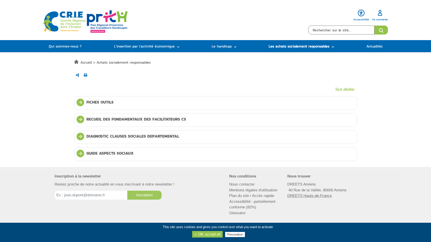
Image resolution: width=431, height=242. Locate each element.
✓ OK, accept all (207, 234)
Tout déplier (345, 89)
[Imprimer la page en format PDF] (85, 75)
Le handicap (222, 46)
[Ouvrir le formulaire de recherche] (381, 30)
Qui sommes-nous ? (65, 46)
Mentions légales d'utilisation (253, 190)
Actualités (374, 46)
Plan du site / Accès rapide (251, 196)
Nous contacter (242, 184)
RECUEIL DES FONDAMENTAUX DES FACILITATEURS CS (132, 119)
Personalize (235, 234)
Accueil (86, 62)
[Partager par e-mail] (77, 75)
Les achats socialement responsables (299, 46)
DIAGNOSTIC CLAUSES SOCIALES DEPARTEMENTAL (128, 136)
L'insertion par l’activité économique (144, 46)
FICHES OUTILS (96, 102)
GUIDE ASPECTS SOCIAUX (106, 153)
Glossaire (237, 213)
